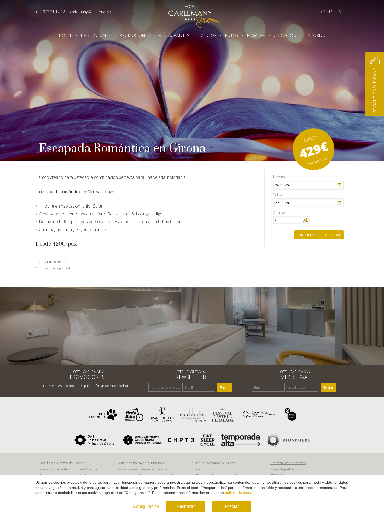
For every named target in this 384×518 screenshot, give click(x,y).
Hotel (65, 35)
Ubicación (285, 35)
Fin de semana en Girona (215, 462)
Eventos (207, 35)
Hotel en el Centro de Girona (61, 462)
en (339, 11)
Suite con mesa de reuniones (141, 462)
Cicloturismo (206, 469)
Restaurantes (174, 35)
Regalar (256, 35)
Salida (278, 194)
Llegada (279, 176)
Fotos (231, 35)
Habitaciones (96, 35)
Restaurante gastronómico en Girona (68, 469)
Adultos (279, 212)
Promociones (134, 35)
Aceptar (231, 506)
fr (347, 11)
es (331, 11)
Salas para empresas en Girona (142, 469)
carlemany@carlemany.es (92, 11)
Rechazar (186, 506)
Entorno (315, 35)
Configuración (146, 506)
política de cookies (240, 493)
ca (323, 11)
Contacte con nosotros (288, 462)
